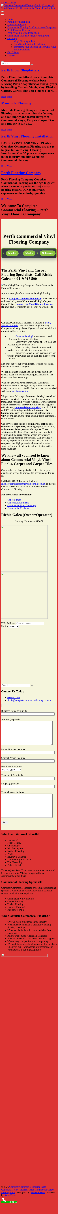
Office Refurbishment (18, 502)
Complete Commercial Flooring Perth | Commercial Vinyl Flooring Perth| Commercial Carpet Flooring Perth (27, 1190)
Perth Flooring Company (19, 30)
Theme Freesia (38, 1192)
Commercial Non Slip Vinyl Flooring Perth (28, 35)
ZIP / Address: (8, 623)
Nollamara (44, 253)
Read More (6, 96)
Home (10, 19)
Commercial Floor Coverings (21, 505)
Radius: (5, 626)
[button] (4, 631)
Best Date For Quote (11, 766)
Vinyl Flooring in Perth (25, 41)
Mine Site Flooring (16, 24)
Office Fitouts (14, 500)
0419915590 (13, 697)
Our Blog (12, 38)
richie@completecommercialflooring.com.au (29, 700)
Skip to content (8, 2)
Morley (26, 253)
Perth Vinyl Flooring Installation (23, 33)
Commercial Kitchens (18, 508)
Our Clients (13, 52)
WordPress (10, 1195)
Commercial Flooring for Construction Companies (31, 27)
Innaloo (9, 253)
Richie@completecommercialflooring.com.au (23, 483)
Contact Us (12, 55)
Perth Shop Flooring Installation (29, 44)
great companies (20, 391)
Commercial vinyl (24, 336)
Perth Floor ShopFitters (18, 21)
